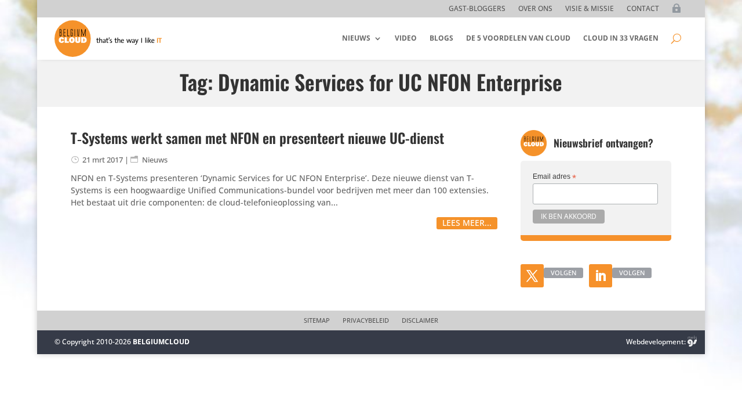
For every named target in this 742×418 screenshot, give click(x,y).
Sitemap (317, 320)
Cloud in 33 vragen (621, 38)
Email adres (554, 177)
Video (406, 38)
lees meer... (467, 222)
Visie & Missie (589, 9)
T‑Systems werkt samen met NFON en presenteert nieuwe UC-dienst (257, 137)
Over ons (535, 9)
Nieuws (356, 38)
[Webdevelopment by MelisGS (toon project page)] (692, 342)
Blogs (441, 38)
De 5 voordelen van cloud (518, 38)
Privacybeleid (366, 320)
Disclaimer (420, 320)
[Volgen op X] (532, 275)
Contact (643, 9)
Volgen (563, 272)
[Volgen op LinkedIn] (600, 275)
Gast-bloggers (477, 9)
